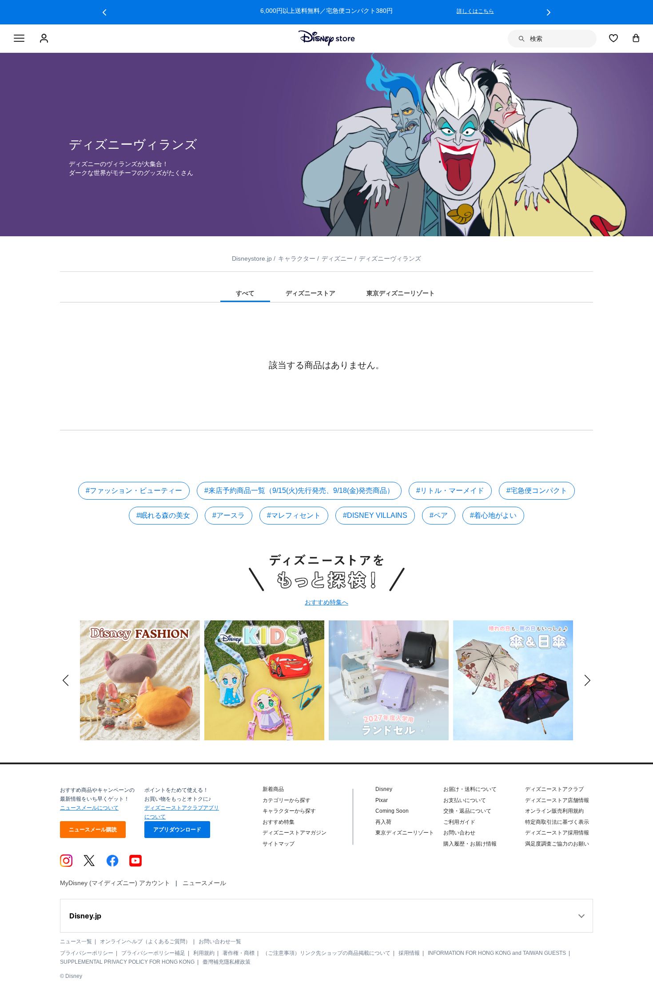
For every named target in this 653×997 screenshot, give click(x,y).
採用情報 (409, 953)
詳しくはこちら (475, 11)
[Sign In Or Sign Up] (45, 39)
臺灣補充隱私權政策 (227, 962)
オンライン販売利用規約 (554, 811)
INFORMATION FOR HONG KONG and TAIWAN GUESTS (497, 953)
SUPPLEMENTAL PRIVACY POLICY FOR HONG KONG (127, 962)
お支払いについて (464, 800)
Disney (383, 789)
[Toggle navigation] (19, 39)
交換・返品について (467, 811)
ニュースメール (204, 882)
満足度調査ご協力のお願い (557, 844)
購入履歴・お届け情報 (470, 844)
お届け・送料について (470, 789)
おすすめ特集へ (326, 602)
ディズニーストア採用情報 (557, 833)
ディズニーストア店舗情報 (557, 800)
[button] (104, 12)
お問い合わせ (459, 833)
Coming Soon (392, 811)
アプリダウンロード (177, 829)
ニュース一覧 (76, 941)
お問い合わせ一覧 (220, 941)
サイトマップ (279, 844)
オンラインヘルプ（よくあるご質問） (145, 941)
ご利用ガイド (459, 822)
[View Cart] (636, 38)
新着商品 (273, 789)
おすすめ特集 (279, 822)
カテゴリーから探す (287, 800)
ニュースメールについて (89, 808)
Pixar (381, 800)
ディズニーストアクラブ (554, 789)
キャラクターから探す (289, 811)
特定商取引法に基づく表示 (557, 822)
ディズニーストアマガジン (294, 833)
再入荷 (383, 822)
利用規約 (204, 953)
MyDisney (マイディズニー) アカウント (115, 882)
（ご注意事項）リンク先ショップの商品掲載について (326, 953)
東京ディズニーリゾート (404, 833)
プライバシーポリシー (86, 953)
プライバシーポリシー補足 (153, 953)
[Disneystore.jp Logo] (327, 38)
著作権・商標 (239, 953)
